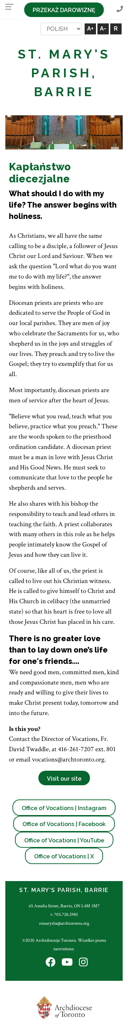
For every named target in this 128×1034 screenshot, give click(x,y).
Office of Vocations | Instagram (64, 808)
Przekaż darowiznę (64, 10)
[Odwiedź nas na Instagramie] (83, 962)
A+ (90, 28)
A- (103, 28)
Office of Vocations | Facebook (64, 824)
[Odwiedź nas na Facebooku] (50, 962)
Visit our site (64, 778)
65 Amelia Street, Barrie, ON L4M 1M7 (64, 906)
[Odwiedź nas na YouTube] (67, 962)
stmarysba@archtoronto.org (64, 923)
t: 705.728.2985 (64, 914)
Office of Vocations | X (64, 856)
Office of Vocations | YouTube (64, 840)
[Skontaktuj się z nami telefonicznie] (120, 9)
